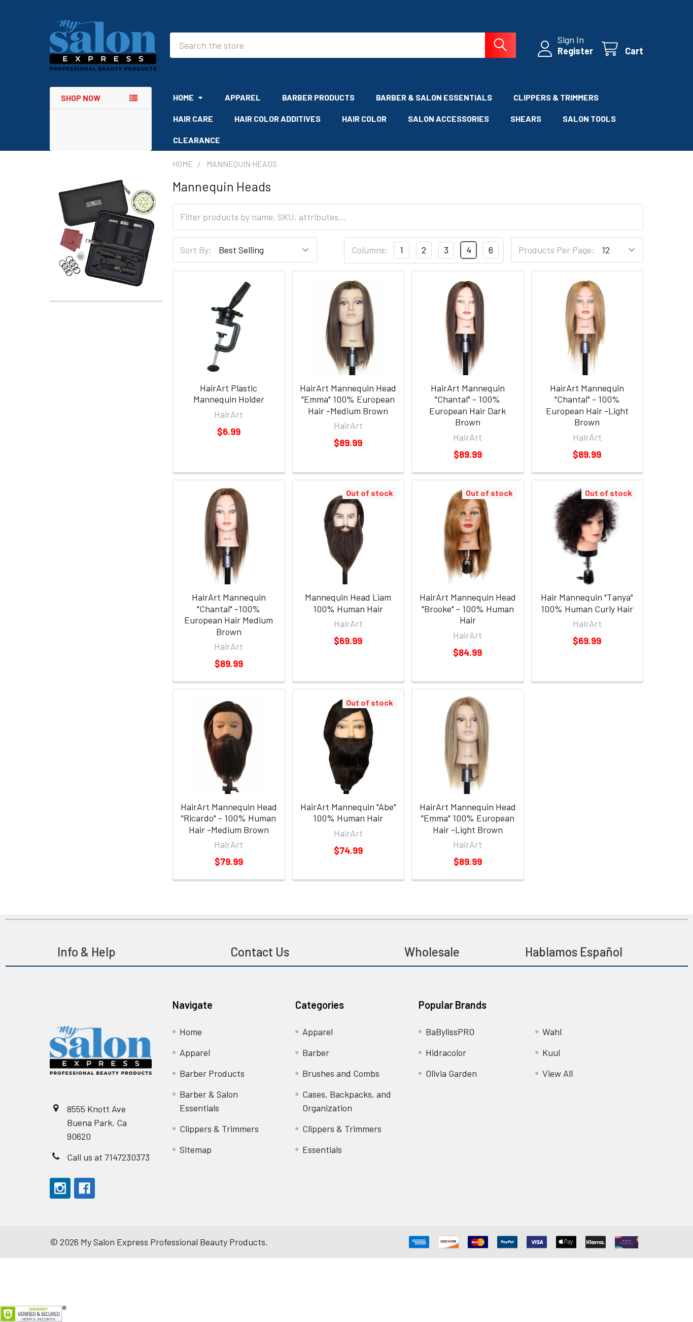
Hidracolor (446, 1052)
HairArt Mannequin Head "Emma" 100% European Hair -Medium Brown (348, 399)
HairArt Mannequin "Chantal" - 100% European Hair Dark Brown (467, 405)
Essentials (322, 1149)
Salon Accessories (448, 118)
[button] (106, 233)
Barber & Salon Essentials (434, 97)
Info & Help (86, 951)
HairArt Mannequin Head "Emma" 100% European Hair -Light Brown (468, 818)
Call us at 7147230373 (108, 1157)
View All (557, 1073)
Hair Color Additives (277, 118)
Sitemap (196, 1149)
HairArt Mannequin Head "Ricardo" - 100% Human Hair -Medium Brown (229, 818)
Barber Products (318, 97)
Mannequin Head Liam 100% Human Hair (348, 602)
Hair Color (364, 118)
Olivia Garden (451, 1073)
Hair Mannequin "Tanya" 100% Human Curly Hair (587, 602)
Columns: (370, 249)
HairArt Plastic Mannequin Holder (228, 393)
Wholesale (433, 951)
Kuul (551, 1052)
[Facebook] (84, 1188)
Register (575, 50)
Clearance (196, 140)
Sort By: (196, 249)
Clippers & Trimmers (556, 97)
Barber (315, 1052)
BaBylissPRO (450, 1031)
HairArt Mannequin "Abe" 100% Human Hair (348, 812)
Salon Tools (589, 118)
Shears (525, 118)
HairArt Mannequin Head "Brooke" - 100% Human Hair (468, 608)
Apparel (243, 97)
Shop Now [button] (80, 98)
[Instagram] (60, 1188)
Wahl (552, 1031)
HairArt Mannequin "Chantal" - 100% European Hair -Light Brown (587, 405)
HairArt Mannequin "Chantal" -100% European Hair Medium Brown (228, 614)
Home (183, 97)
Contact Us (259, 951)
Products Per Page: (556, 249)
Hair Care (193, 118)
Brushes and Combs (340, 1073)
